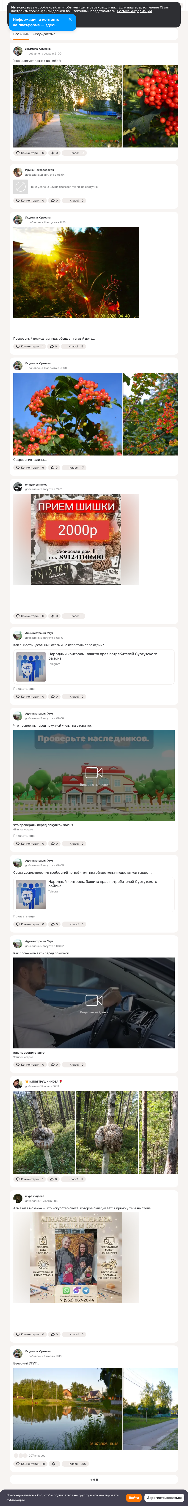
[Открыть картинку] (67, 106)
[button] (30, 153)
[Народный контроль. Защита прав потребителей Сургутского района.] (94, 666)
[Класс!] (16, 1455)
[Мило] (20, 1455)
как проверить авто (28, 1052)
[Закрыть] (70, 19)
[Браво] (25, 1455)
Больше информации (134, 11)
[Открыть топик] (94, 60)
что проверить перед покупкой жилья (43, 825)
